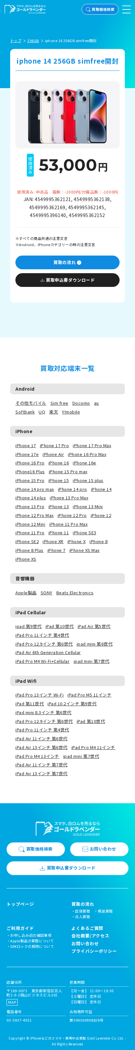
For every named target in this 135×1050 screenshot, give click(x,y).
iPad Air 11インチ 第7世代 (41, 764)
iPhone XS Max (84, 550)
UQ (42, 412)
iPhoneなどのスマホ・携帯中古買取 (58, 1038)
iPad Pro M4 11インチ (93, 747)
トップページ (20, 904)
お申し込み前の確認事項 (30, 935)
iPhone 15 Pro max (68, 471)
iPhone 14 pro (72, 489)
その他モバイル (31, 403)
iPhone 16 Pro (30, 463)
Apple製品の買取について (32, 940)
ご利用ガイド (20, 928)
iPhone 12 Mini (30, 524)
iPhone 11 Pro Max (68, 524)
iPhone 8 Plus (29, 550)
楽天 (53, 412)
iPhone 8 (98, 541)
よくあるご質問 (87, 928)
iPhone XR (53, 541)
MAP (12, 1002)
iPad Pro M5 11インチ (89, 695)
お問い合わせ (103, 849)
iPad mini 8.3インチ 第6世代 (43, 712)
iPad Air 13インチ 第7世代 (41, 773)
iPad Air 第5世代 (94, 626)
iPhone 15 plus (88, 480)
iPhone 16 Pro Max (87, 454)
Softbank (25, 412)
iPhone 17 (25, 445)
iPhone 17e (27, 454)
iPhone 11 (58, 532)
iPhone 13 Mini (88, 506)
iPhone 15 (58, 480)
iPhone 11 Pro (30, 532)
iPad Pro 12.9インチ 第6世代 (44, 644)
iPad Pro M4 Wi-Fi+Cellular (42, 661)
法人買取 (82, 916)
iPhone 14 (101, 489)
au (96, 403)
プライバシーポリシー (94, 951)
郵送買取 (105, 911)
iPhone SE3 (84, 532)
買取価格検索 (103, 9)
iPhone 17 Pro (54, 445)
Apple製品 (26, 592)
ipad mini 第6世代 (94, 644)
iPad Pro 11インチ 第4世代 (42, 635)
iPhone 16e (84, 463)
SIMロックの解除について (32, 946)
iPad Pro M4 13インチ (37, 756)
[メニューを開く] (126, 9)
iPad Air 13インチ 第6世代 (41, 747)
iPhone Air (53, 454)
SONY (46, 592)
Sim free (59, 403)
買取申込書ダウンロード (70, 280)
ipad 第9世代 (28, 626)
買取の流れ (64, 262)
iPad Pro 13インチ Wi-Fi (39, 695)
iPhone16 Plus (30, 471)
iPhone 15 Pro (30, 480)
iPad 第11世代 (29, 703)
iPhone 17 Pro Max (92, 445)
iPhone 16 (58, 463)
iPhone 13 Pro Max (69, 497)
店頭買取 (82, 911)
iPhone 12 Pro (72, 515)
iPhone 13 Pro (30, 506)
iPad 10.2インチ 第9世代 (72, 703)
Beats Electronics (75, 592)
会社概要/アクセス (90, 935)
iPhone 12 (101, 515)
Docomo (81, 403)
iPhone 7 (57, 550)
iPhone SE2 (27, 541)
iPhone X (77, 541)
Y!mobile (71, 412)
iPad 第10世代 (60, 626)
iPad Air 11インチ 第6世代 (41, 738)
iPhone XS (25, 559)
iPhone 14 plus (30, 497)
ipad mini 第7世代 (91, 661)
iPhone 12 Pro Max (34, 515)
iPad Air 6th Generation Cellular (48, 652)
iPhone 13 (58, 506)
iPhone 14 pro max (34, 489)
